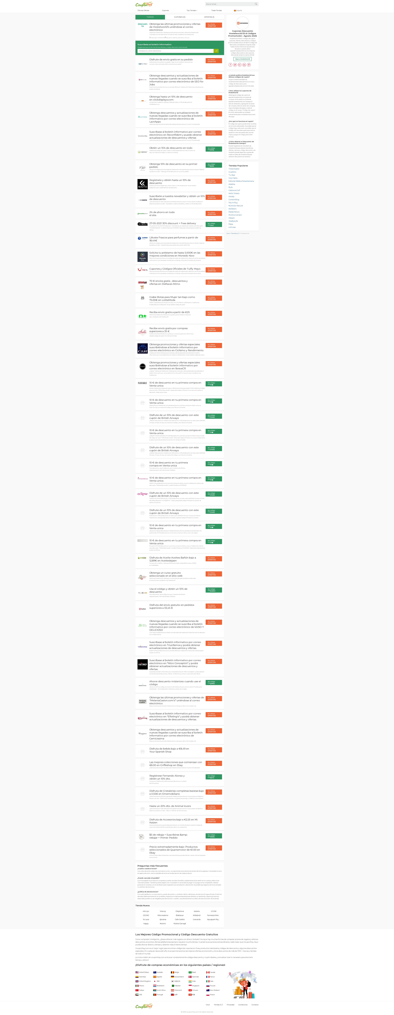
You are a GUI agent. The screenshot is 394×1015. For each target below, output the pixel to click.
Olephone (180, 911)
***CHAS (211, 416)
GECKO (146, 915)
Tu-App (232, 175)
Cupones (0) (179, 17)
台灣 (175, 995)
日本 (158, 981)
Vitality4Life (233, 221)
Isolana (197, 911)
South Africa (160, 990)
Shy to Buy (233, 203)
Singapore (195, 986)
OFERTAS (212, 25)
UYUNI (213, 911)
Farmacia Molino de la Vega (213, 915)
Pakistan (177, 986)
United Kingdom (145, 981)
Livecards (196, 919)
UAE (140, 995)
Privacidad (230, 1005)
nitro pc (146, 911)
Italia (211, 981)
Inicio (228, 233)
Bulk (231, 187)
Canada (212, 972)
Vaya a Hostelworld (242, 59)
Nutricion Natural (236, 206)
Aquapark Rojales (213, 919)
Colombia (142, 977)
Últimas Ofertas (143, 10)
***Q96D (211, 682)
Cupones (165, 10)
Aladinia (232, 184)
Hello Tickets (234, 193)
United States (144, 972)
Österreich (178, 990)
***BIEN (211, 165)
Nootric (163, 924)
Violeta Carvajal (180, 924)
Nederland (160, 986)
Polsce (212, 995)
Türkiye (141, 990)
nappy (146, 924)
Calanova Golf (234, 190)
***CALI (211, 224)
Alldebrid (196, 915)
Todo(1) (150, 17)
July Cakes (233, 178)
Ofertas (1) (209, 17)
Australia (159, 972)
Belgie (176, 972)
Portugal (159, 995)
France (212, 977)
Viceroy (163, 911)
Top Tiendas (191, 10)
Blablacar (180, 915)
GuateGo (232, 172)
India (194, 981)
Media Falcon (234, 212)
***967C (211, 777)
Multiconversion (235, 215)
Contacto (255, 1005)
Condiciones (242, 1005)
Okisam (232, 218)
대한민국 (177, 981)
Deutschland (179, 977)
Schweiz (195, 990)
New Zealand (214, 990)
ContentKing (234, 200)
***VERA (211, 836)
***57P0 (211, 149)
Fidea (231, 224)
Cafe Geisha (179, 919)
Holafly (231, 196)
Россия (212, 986)
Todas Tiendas (216, 10)
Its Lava (146, 919)
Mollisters (232, 209)
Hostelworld (245, 233)
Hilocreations (162, 915)
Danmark (195, 977)
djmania (163, 919)
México (141, 986)
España (159, 977)
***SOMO (211, 590)
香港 (193, 995)
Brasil (194, 972)
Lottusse (232, 227)
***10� (211, 384)
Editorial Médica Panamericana (241, 181)
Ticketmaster (234, 169)
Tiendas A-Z (235, 233)
